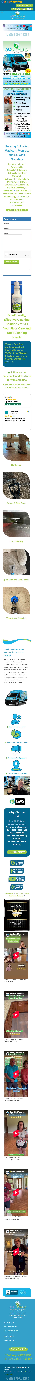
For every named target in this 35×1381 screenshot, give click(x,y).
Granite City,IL (11, 196)
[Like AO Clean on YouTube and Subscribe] (25, 34)
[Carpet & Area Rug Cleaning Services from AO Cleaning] (16, 485)
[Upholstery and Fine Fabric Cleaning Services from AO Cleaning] (16, 562)
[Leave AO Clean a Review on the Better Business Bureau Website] (28, 34)
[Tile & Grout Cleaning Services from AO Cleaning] (16, 600)
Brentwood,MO (17, 202)
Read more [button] (8, 427)
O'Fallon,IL (22, 170)
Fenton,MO (8, 191)
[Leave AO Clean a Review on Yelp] (16, 886)
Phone (6, 233)
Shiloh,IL (11, 188)
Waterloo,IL (23, 185)
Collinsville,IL (13, 173)
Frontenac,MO (10, 193)
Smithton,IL (21, 188)
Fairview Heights (16, 164)
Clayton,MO (16, 205)
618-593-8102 (23, 9)
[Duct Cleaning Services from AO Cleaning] (16, 523)
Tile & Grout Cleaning (16, 618)
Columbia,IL (10, 185)
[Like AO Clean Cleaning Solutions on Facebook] (17, 870)
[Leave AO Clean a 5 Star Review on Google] (17, 34)
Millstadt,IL (12, 182)
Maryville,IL (23, 179)
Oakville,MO (25, 193)
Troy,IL (23, 182)
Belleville (11, 170)
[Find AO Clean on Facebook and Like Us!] (14, 34)
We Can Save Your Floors (11, 1330)
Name (6, 223)
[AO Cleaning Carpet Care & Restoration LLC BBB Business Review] (17, 1292)
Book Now (25, 5)
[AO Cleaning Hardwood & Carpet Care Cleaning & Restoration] (17, 1305)
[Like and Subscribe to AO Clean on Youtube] (17, 878)
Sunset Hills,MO (23, 191)
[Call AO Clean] (7, 34)
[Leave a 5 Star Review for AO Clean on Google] (16, 862)
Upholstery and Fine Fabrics (16, 580)
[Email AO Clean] (11, 34)
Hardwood (16, 465)
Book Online (18, 1349)
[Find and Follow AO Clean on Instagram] (20, 34)
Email (6, 228)
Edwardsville (17, 167)
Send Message (11, 262)
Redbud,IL (24, 196)
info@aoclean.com (12, 1326)
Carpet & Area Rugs (16, 503)
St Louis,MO (16, 199)
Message (7, 239)
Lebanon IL (10, 179)
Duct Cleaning (16, 541)
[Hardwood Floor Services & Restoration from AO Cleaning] (16, 447)
